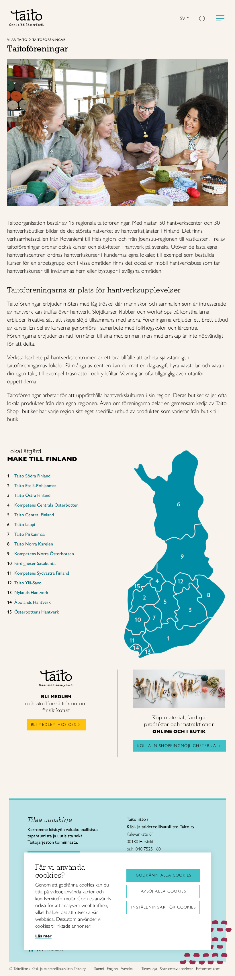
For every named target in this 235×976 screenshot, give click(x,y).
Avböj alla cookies (163, 891)
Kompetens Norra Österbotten (44, 553)
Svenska (127, 968)
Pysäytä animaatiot (49, 949)
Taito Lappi (24, 524)
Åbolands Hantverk (32, 602)
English (112, 968)
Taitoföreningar (49, 40)
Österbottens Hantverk (36, 612)
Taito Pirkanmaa (29, 534)
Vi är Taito (17, 40)
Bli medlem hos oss (53, 724)
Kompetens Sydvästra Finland (41, 573)
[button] (202, 19)
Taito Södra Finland (32, 476)
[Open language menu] (187, 18)
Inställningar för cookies (163, 907)
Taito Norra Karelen (33, 544)
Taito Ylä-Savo (28, 582)
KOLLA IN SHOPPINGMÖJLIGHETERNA (176, 745)
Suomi (99, 968)
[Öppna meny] (220, 18)
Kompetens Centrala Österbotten (46, 505)
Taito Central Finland (34, 514)
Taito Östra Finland (32, 495)
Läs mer (43, 936)
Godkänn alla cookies (163, 875)
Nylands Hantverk (31, 592)
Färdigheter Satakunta (35, 563)
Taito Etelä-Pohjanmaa (35, 485)
